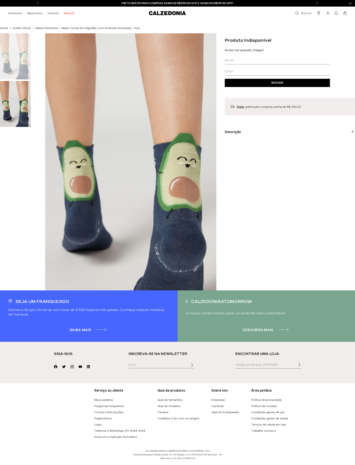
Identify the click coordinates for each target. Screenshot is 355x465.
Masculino (35, 13)
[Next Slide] (317, 3)
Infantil (53, 13)
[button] (303, 13)
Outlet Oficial (21, 28)
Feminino (15, 13)
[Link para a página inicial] (4, 28)
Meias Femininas (47, 28)
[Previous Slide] (38, 3)
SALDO (69, 13)
